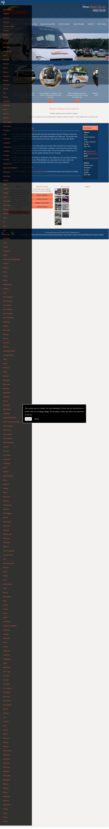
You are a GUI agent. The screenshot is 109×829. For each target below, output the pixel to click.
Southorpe (6, 630)
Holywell (6, 376)
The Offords (6, 692)
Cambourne (6, 101)
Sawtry (5, 613)
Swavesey (6, 676)
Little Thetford (7, 438)
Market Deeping (8, 476)
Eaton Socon (7, 205)
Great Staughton (8, 313)
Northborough (7, 534)
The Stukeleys (7, 705)
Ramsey (5, 592)
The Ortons (6, 696)
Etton (4, 226)
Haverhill (6, 343)
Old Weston (6, 542)
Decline (36, 419)
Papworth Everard (8, 563)
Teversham (6, 684)
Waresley (6, 746)
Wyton (5, 813)
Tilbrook (5, 713)
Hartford (5, 338)
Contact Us (96, 234)
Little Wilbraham (8, 443)
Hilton (5, 359)
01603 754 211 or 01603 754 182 (36, 171)
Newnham (6, 530)
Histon (5, 363)
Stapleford (6, 655)
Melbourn (6, 484)
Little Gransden (8, 426)
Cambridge (6, 105)
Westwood (6, 767)
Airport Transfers (78, 24)
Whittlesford (7, 776)
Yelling (5, 821)
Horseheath (6, 384)
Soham (5, 617)
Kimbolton (6, 405)
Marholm (6, 472)
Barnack (5, 43)
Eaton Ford (6, 201)
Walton (5, 734)
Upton (5, 726)
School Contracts (64, 24)
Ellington (6, 209)
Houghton (6, 388)
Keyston (5, 401)
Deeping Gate (7, 164)
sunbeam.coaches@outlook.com (93, 158)
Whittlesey (6, 771)
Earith (5, 184)
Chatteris (5, 118)
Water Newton (7, 751)
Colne (5, 134)
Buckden (5, 80)
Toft (4, 717)
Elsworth (6, 214)
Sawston (5, 609)
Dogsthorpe (6, 176)
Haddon (5, 326)
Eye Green (6, 234)
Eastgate (5, 193)
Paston (5, 572)
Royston (5, 605)
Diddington (6, 172)
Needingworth (7, 505)
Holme (5, 372)
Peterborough (7, 584)
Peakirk (5, 576)
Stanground (6, 651)
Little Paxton (7, 430)
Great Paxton (7, 305)
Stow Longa (7, 671)
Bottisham (6, 59)
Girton (5, 272)
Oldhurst (5, 547)
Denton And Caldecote (10, 168)
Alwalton (6, 30)
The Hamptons (7, 688)
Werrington (6, 759)
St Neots (5, 647)
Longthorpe (6, 463)
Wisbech (5, 788)
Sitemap (102, 234)
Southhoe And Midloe (9, 626)
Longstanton (7, 459)
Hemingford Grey (8, 355)
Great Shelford (7, 309)
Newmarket (6, 526)
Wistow (5, 792)
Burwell (5, 89)
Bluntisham (6, 47)
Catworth (6, 114)
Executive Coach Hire (47, 24)
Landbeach (6, 413)
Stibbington (6, 659)
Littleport (6, 447)
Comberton (6, 139)
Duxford (5, 180)
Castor (5, 109)
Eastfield (5, 189)
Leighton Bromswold (9, 418)
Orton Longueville (8, 551)
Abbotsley (6, 14)
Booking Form (89, 234)
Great (4, 293)
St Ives (5, 642)
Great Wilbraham (8, 318)
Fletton (5, 255)
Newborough (7, 522)
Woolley (5, 809)
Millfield (5, 488)
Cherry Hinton (7, 122)
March (5, 467)
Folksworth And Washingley (11, 259)
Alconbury (6, 22)
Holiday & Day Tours (36, 234)
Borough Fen (7, 51)
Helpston (5, 347)
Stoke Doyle (7, 667)
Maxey (5, 480)
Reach (5, 601)
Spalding (5, 634)
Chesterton (6, 130)
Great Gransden (8, 301)
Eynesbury (6, 239)
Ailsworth (6, 18)
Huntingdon (6, 393)
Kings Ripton (7, 409)
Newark (5, 517)
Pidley (5, 588)
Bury (4, 93)
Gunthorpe (6, 322)
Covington (6, 155)
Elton (4, 218)
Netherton (6, 509)
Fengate (5, 247)
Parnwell (5, 567)
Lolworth (6, 451)
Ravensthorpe (7, 597)
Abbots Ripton (7, 10)
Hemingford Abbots (9, 351)
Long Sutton (7, 455)
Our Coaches (101, 24)
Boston (5, 55)
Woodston (6, 801)
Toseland (5, 721)
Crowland (6, 159)
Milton (5, 492)
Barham (5, 39)
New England (7, 513)
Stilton (5, 663)
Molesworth (6, 497)
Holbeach (6, 368)
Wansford (6, 738)
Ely (4, 222)
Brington (5, 72)
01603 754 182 (99, 10)
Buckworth (6, 84)
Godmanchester (7, 284)
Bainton (5, 35)
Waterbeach (6, 755)
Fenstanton (6, 251)
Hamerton (6, 334)
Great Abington (8, 297)
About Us (91, 24)
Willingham (6, 780)
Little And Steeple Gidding (11, 422)
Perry (4, 580)
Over (4, 559)
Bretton (5, 68)
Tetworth (6, 680)
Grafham (5, 288)
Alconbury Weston (8, 26)
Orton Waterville (8, 555)
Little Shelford (7, 434)
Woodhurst (6, 796)
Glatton (5, 276)
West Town (6, 763)
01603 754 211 (98, 6)
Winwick (6, 784)
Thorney (5, 709)
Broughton (6, 76)
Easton (5, 197)
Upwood (5, 730)
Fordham (6, 263)
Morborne (6, 501)
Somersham (6, 622)
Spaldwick (6, 638)
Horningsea (6, 380)
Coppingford (7, 147)
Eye (4, 230)
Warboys (5, 742)
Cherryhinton (7, 126)
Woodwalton (7, 805)
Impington (6, 397)
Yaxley (5, 817)
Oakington (6, 538)
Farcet (5, 243)
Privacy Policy (44, 411)
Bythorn (5, 97)
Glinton (5, 280)
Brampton (6, 64)
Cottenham (6, 151)
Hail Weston (7, 330)
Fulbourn (6, 268)
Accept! (28, 419)
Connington (6, 143)
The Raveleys (7, 701)
